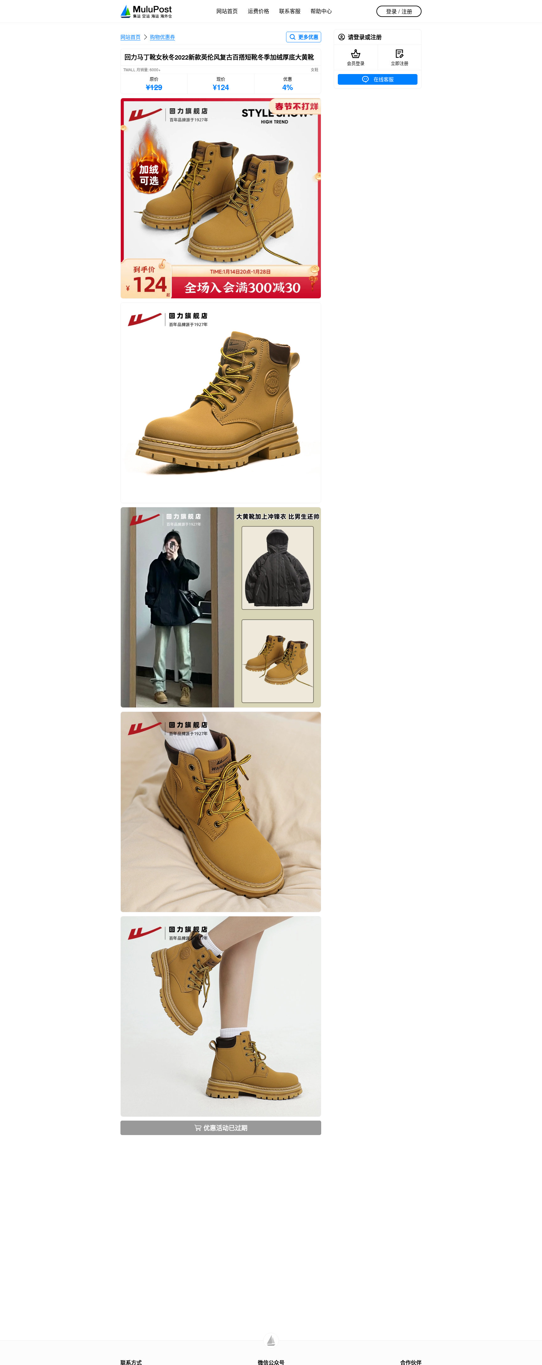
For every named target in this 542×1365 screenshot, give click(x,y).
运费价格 (258, 11)
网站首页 (227, 11)
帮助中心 (321, 11)
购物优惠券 (162, 36)
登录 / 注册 (399, 11)
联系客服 (289, 11)
